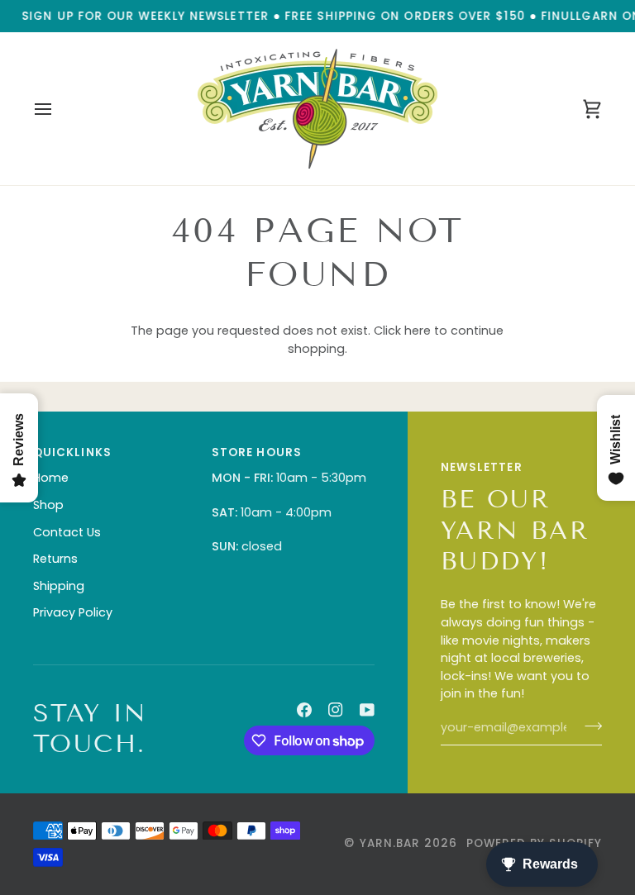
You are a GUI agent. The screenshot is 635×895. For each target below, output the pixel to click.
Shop (48, 505)
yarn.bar (390, 843)
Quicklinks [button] (72, 452)
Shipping (58, 586)
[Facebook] (304, 709)
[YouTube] (367, 709)
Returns (55, 558)
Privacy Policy (72, 612)
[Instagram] (335, 709)
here (417, 330)
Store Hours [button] (257, 452)
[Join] (588, 725)
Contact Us (67, 532)
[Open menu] (58, 108)
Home (51, 477)
